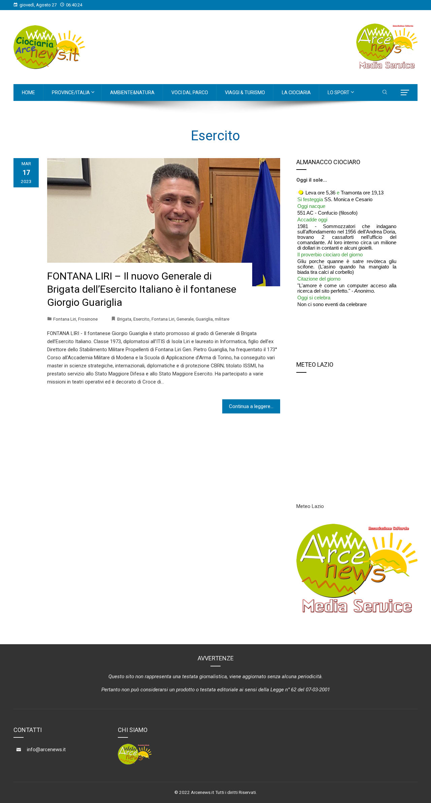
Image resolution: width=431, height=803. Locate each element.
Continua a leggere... (251, 406)
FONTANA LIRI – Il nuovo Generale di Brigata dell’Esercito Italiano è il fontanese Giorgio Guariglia (141, 289)
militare (222, 319)
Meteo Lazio (310, 506)
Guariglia (204, 319)
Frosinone (88, 319)
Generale (185, 319)
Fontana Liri (64, 319)
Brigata (124, 319)
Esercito (141, 319)
